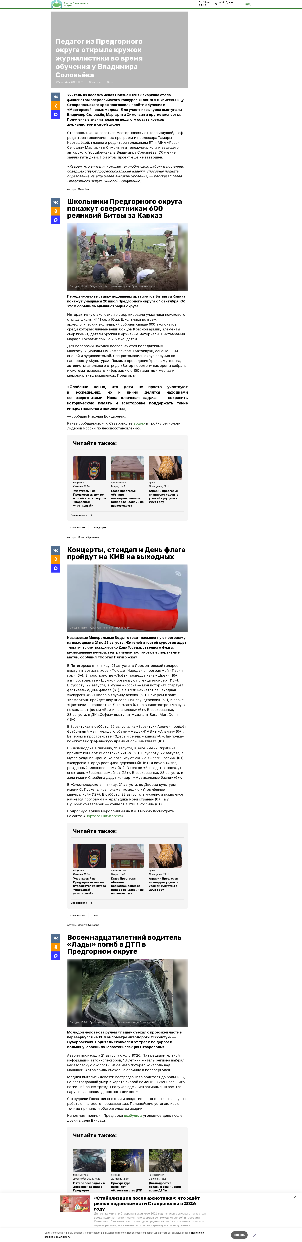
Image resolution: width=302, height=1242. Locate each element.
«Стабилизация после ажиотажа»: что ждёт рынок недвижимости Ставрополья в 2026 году (147, 1203)
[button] (75, 1203)
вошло (139, 423)
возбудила (133, 1115)
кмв (96, 915)
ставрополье (77, 527)
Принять (239, 1234)
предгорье (100, 527)
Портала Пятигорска (103, 816)
